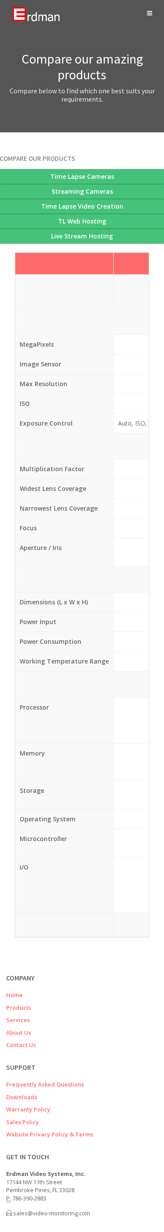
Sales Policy (22, 1122)
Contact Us (21, 1045)
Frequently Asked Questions (45, 1084)
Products (18, 1008)
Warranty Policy (28, 1109)
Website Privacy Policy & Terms (49, 1134)
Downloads (21, 1097)
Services (18, 1020)
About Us (18, 1033)
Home (14, 995)
